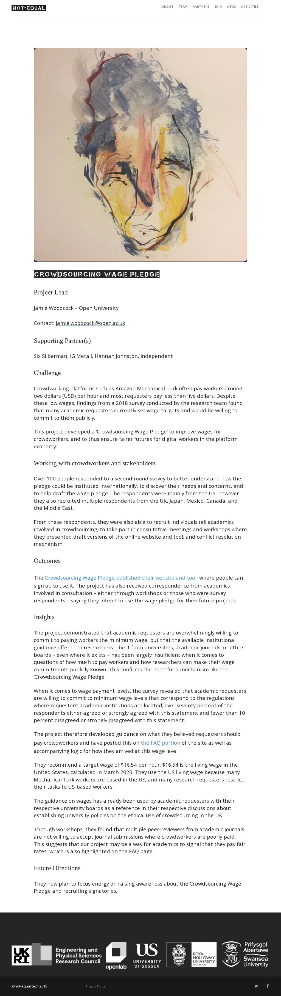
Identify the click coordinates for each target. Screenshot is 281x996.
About (168, 6)
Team (183, 6)
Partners (201, 6)
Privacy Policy (96, 986)
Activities (250, 6)
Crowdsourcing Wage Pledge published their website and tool (120, 577)
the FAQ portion (160, 742)
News (231, 6)
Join (218, 6)
